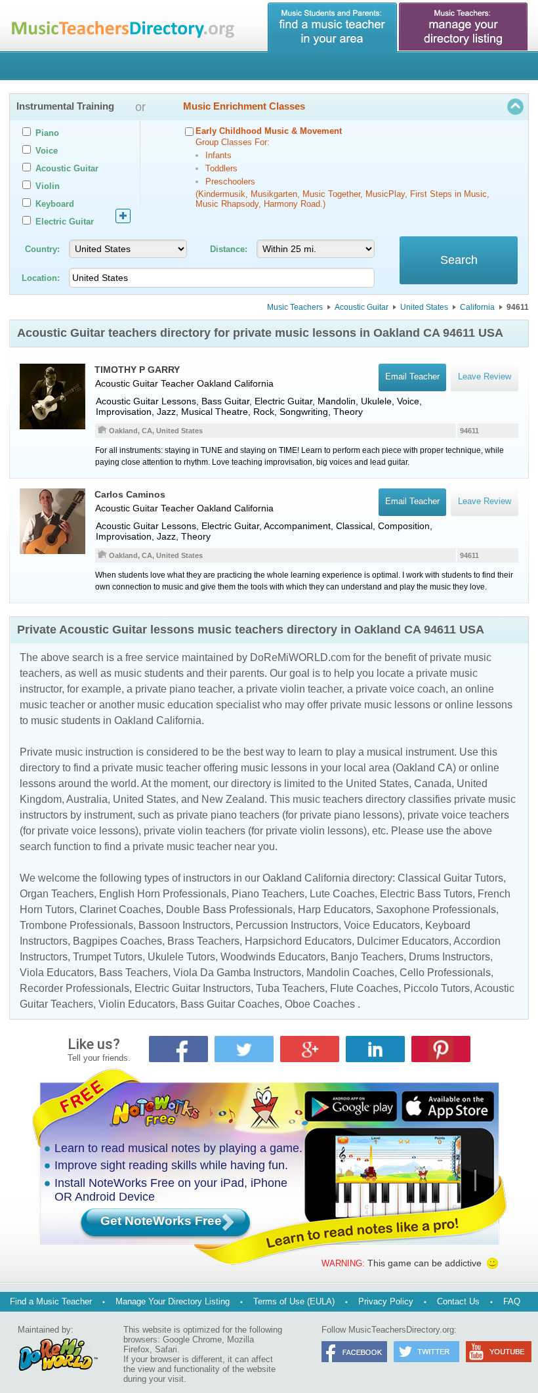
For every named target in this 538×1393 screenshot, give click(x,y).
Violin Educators (136, 1004)
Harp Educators (334, 909)
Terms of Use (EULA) (294, 1301)
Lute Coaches (342, 893)
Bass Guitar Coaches (229, 1004)
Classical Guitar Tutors (450, 878)
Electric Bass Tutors (426, 893)
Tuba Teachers (290, 988)
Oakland (214, 383)
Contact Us (458, 1301)
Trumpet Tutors (107, 956)
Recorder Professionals (74, 988)
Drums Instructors (449, 956)
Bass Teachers (133, 972)
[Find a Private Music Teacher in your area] (333, 28)
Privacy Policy (385, 1301)
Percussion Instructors (287, 925)
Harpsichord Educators (298, 941)
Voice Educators (382, 925)
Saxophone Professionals (436, 909)
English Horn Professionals (162, 893)
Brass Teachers (203, 941)
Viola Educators (57, 972)
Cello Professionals (445, 972)
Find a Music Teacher (51, 1301)
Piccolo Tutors (437, 988)
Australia (87, 799)
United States (424, 307)
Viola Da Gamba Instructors (237, 972)
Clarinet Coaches (120, 909)
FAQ (511, 1301)
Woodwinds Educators (272, 956)
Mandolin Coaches (350, 972)
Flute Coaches (364, 988)
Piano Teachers (268, 893)
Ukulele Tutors (181, 956)
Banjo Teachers (367, 956)
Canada (432, 783)
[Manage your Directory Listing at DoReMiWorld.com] (464, 28)
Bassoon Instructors (184, 925)
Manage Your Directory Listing (172, 1301)
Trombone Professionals (76, 925)
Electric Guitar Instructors (192, 988)
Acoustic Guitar (361, 307)
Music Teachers (295, 307)
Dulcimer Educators (403, 941)
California (477, 307)
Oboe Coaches (320, 1004)
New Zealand (232, 799)
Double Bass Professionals (229, 909)
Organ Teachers (57, 893)
